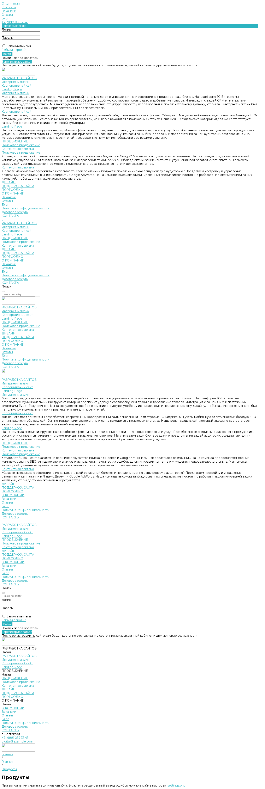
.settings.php (176, 785)
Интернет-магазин (15, 82)
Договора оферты (15, 212)
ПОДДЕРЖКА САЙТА (18, 253)
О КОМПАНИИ (13, 260)
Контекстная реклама (18, 149)
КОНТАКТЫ (10, 283)
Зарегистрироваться (17, 61)
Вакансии (9, 11)
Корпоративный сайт (17, 85)
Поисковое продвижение (21, 145)
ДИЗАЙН (9, 249)
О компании (11, 3)
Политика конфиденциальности (25, 208)
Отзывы (7, 15)
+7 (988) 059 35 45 (15, 22)
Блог (5, 18)
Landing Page (12, 89)
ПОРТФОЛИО (12, 257)
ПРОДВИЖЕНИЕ (15, 238)
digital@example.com (17, 741)
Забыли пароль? (14, 50)
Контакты (9, 7)
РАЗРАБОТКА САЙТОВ (19, 223)
